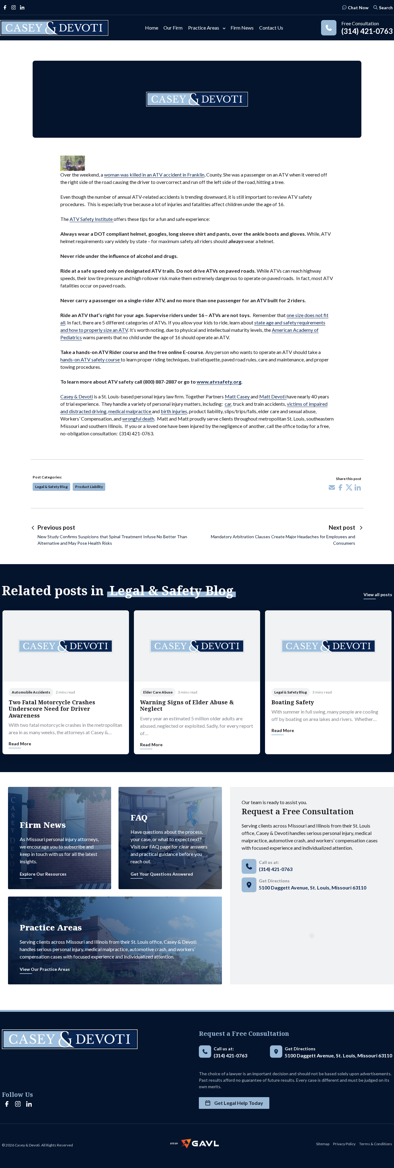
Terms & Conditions (375, 1144)
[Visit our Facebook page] (5, 7)
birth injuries (174, 411)
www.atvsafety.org (219, 382)
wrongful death (138, 418)
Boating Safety (292, 702)
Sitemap (322, 1144)
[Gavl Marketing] (194, 1143)
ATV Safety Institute (92, 219)
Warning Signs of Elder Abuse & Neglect (187, 705)
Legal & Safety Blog (51, 486)
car (228, 404)
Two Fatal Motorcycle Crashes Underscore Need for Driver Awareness (52, 708)
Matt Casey (238, 396)
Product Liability (89, 486)
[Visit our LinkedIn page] (22, 7)
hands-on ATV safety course (90, 359)
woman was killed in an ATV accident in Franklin (154, 174)
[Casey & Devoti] (54, 28)
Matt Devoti (273, 396)
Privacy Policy (344, 1144)
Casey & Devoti (76, 396)
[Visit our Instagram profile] (13, 7)
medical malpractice (130, 411)
